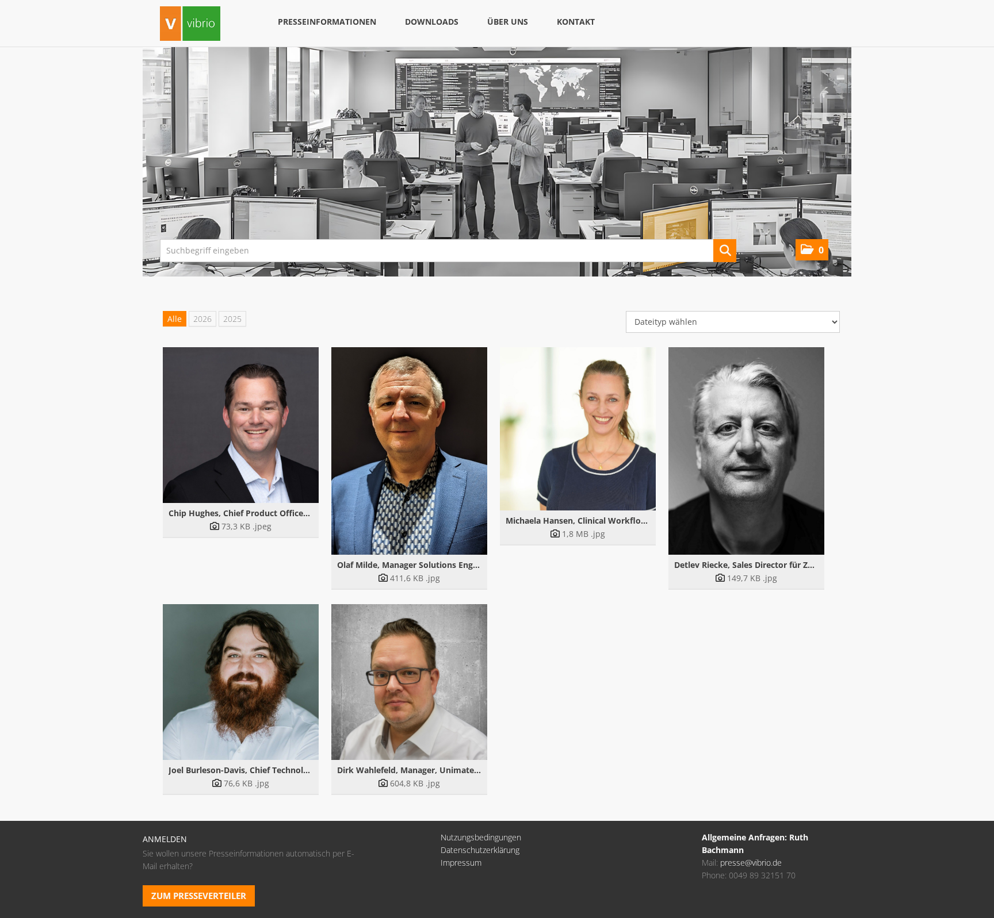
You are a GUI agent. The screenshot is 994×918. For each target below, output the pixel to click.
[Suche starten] (724, 250)
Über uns (507, 21)
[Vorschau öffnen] (241, 425)
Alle (174, 318)
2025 (232, 318)
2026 (202, 318)
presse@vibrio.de (751, 862)
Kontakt (576, 21)
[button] (812, 249)
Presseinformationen (327, 21)
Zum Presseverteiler (198, 895)
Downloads (431, 21)
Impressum (461, 862)
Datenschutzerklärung (480, 849)
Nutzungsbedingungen (481, 837)
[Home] (190, 25)
